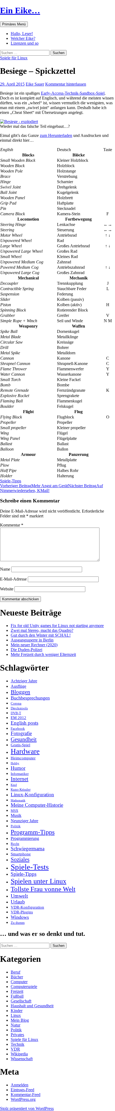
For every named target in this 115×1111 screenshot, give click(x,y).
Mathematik (18, 800)
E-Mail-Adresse (13, 579)
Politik (16, 826)
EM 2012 (18, 718)
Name (5, 569)
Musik (16, 815)
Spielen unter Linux (38, 881)
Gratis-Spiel (20, 745)
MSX (14, 811)
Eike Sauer (35, 84)
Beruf (15, 972)
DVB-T (16, 713)
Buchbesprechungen (30, 698)
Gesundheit (24, 739)
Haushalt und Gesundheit (32, 1006)
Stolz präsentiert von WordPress (27, 1108)
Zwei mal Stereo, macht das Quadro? (42, 630)
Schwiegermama (27, 848)
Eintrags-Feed (22, 1089)
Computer (19, 981)
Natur (15, 1025)
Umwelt (19, 896)
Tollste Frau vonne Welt (43, 889)
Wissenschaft (22, 1058)
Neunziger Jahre (24, 820)
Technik (17, 1044)
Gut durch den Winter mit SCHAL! (41, 635)
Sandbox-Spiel (92, 93)
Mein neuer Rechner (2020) (34, 645)
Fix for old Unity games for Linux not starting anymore (57, 625)
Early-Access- (53, 93)
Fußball (17, 996)
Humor (18, 768)
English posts (24, 723)
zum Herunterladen (56, 135)
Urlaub (18, 902)
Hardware (25, 751)
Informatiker (20, 774)
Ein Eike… (20, 10)
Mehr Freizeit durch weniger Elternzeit (43, 654)
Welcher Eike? (23, 38)
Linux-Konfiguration (32, 794)
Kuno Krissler (20, 789)
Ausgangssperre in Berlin (32, 640)
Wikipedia (19, 1054)
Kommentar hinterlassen (65, 84)
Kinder (16, 1010)
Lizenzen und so (25, 43)
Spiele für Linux (14, 58)
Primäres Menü (14, 24)
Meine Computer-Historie (37, 805)
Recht (15, 844)
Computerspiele (24, 986)
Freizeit (17, 991)
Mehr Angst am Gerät (34, 485)
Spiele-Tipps (10, 481)
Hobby (15, 763)
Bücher (17, 977)
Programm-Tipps (33, 832)
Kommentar (11, 525)
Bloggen (20, 692)
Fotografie (21, 733)
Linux (16, 1015)
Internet (19, 779)
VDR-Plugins (22, 912)
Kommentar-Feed (25, 1094)
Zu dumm (18, 923)
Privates (17, 1034)
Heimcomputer (23, 758)
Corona (16, 703)
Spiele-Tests (30, 867)
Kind (14, 784)
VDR (15, 1049)
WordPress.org (23, 1099)
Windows (20, 917)
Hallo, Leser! (22, 33)
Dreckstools (19, 708)
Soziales (20, 859)
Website (6, 589)
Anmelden (19, 1085)
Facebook (18, 728)
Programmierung (25, 838)
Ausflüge (18, 686)
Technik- (72, 93)
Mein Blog (20, 1020)
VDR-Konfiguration (27, 907)
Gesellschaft (21, 1001)
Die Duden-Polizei (26, 649)
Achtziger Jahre (24, 680)
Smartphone (21, 854)
